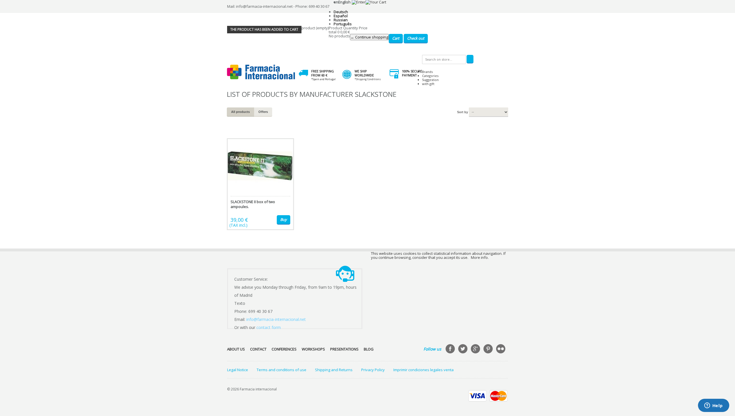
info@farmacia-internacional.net (276, 319)
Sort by (462, 112)
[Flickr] (501, 349)
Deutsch (341, 11)
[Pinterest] (488, 349)
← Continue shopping (369, 37)
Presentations (344, 349)
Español (341, 15)
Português (343, 23)
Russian (341, 19)
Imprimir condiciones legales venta (423, 370)
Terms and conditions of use (281, 370)
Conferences (284, 349)
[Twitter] (463, 349)
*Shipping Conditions (368, 79)
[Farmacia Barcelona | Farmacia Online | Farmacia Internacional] (261, 72)
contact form (268, 327)
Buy (283, 219)
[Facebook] (451, 349)
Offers (263, 111)
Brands (427, 72)
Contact (258, 349)
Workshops (313, 349)
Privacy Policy (373, 370)
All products (240, 111)
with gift (428, 84)
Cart (395, 38)
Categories (430, 76)
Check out (415, 38)
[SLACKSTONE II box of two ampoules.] (260, 184)
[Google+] (476, 349)
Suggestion (430, 80)
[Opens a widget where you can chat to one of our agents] (713, 406)
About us (236, 349)
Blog (369, 349)
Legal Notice (237, 370)
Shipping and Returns (334, 370)
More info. (480, 257)
